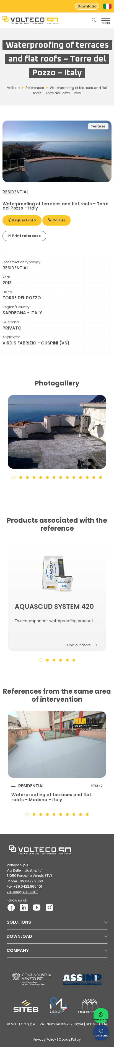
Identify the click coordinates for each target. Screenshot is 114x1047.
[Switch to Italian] (107, 6)
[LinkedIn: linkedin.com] (23, 907)
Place (7, 292)
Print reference (26, 235)
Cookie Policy (70, 1039)
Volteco (13, 87)
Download (87, 6)
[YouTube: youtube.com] (36, 907)
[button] (13, 477)
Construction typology (21, 262)
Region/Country (16, 307)
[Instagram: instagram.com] (49, 907)
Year (6, 277)
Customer (10, 322)
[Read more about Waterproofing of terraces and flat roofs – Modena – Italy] (57, 744)
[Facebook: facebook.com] (11, 907)
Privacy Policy (44, 1039)
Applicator (11, 337)
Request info (23, 220)
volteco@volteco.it (22, 891)
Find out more (78, 645)
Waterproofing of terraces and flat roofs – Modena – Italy (51, 797)
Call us (58, 220)
